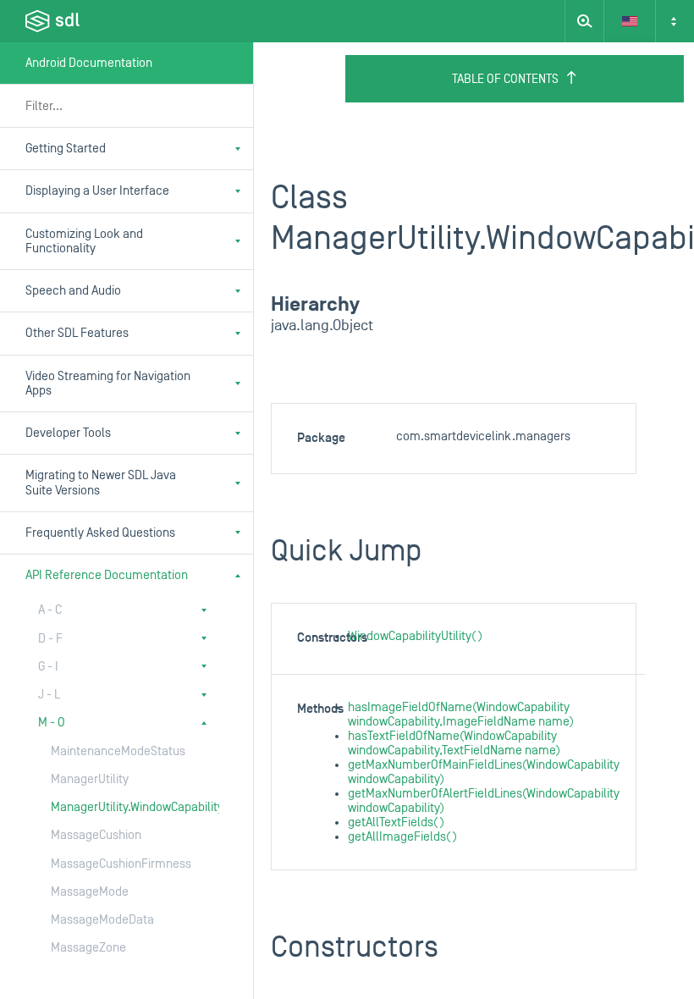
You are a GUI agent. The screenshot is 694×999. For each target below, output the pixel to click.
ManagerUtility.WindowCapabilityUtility (118, 807)
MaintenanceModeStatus (118, 751)
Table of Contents (505, 79)
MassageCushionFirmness (118, 864)
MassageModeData (102, 920)
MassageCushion (96, 835)
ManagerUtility (90, 779)
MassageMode (90, 892)
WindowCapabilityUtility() (415, 636)
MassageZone (88, 948)
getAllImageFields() (402, 837)
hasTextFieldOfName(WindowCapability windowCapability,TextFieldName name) (454, 743)
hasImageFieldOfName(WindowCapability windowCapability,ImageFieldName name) (461, 714)
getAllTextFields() (396, 822)
